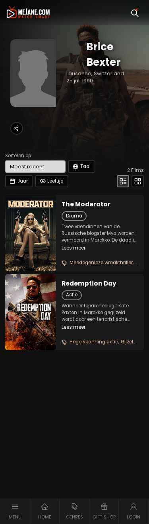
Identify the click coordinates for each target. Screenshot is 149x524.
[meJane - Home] (28, 12)
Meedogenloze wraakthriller (101, 262)
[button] (15, 511)
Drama (74, 216)
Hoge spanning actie (94, 342)
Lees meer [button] (73, 248)
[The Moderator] (30, 233)
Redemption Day (89, 284)
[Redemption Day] (30, 312)
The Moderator (86, 204)
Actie (71, 295)
